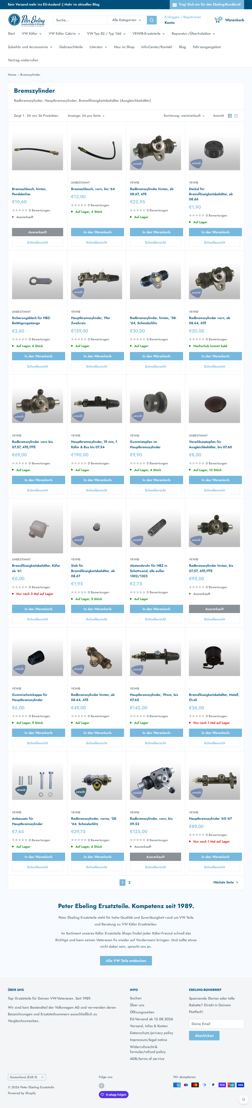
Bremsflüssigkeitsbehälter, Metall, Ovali (214, 697)
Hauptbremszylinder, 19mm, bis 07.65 (154, 697)
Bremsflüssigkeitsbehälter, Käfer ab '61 (36, 568)
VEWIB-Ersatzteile (146, 33)
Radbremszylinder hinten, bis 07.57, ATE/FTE (211, 568)
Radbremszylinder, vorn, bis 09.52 (151, 821)
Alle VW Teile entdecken (126, 960)
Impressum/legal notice (148, 1039)
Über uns (137, 1005)
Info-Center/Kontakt (156, 46)
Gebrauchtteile (71, 46)
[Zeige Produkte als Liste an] (236, 116)
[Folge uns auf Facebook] (101, 1085)
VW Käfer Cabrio (62, 33)
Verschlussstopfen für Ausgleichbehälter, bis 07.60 (210, 444)
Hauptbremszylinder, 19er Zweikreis (90, 320)
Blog (182, 46)
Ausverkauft (37, 232)
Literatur (96, 46)
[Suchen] (152, 20)
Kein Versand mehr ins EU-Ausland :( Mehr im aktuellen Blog (53, 4)
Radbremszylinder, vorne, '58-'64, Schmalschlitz (94, 821)
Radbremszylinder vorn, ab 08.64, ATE (209, 320)
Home (12, 74)
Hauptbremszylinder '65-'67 (210, 818)
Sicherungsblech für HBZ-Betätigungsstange (31, 320)
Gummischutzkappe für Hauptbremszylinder (29, 697)
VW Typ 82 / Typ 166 (104, 33)
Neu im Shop (124, 46)
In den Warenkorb (97, 232)
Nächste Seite (223, 882)
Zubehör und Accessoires (28, 46)
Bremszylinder (30, 74)
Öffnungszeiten (142, 1012)
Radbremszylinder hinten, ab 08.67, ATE (151, 191)
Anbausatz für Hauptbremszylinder (27, 821)
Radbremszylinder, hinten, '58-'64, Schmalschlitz (153, 320)
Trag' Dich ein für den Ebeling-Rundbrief (210, 4)
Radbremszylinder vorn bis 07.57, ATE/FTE (32, 444)
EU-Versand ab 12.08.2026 (151, 1019)
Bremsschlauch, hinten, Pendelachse (29, 191)
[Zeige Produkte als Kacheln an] (230, 116)
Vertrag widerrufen (23, 60)
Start (11, 33)
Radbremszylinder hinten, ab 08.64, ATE (93, 697)
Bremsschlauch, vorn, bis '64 (93, 189)
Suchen (136, 998)
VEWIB (134, 182)
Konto (170, 22)
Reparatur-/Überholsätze (191, 33)
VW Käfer (29, 33)
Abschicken (204, 1035)
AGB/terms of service (147, 1058)
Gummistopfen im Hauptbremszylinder (145, 444)
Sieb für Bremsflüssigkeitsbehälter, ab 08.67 (93, 570)
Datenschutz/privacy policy (151, 1032)
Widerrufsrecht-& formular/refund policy (148, 1049)
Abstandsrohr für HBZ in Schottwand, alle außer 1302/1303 (148, 570)
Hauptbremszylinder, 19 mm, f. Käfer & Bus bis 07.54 (94, 444)
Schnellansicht (37, 242)
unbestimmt (80, 182)
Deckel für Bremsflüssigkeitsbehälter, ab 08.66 (211, 194)
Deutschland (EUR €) (23, 1077)
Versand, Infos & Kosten (149, 1026)
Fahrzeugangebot (207, 46)
